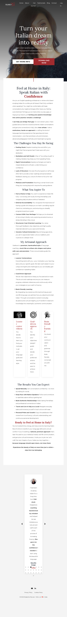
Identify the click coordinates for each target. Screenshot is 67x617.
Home (21, 3)
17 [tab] (31, 566)
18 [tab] (33, 566)
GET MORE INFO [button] (23, 62)
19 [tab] (36, 566)
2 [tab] (28, 561)
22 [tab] (33, 569)
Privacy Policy (28, 586)
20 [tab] (39, 566)
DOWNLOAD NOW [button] (43, 61)
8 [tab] (25, 563)
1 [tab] (25, 561)
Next (45, 520)
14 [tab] (41, 563)
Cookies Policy (38, 586)
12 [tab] (36, 563)
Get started (33, 4)
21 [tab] (41, 566)
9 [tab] (28, 563)
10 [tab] (31, 563)
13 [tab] (39, 563)
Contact (54, 3)
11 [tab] (33, 563)
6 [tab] (39, 561)
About (27, 3)
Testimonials (41, 3)
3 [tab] (31, 561)
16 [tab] (28, 566)
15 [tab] (25, 566)
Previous (22, 520)
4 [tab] (33, 561)
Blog (48, 3)
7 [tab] (41, 561)
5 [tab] (36, 561)
